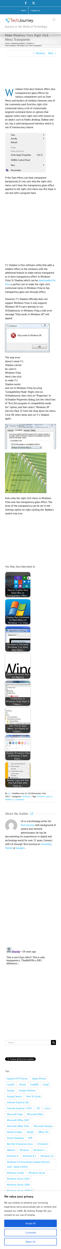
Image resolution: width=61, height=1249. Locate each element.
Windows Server (37, 1172)
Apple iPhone (39, 1078)
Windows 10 (47, 1156)
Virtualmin (42, 1143)
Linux (47, 1108)
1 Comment (19, 799)
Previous (40, 53)
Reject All (30, 1241)
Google (10, 1090)
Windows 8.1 (29, 1156)
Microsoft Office (35, 1114)
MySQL (30, 1132)
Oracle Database (15, 1138)
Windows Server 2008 (18, 1184)
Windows (26, 796)
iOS (38, 1108)
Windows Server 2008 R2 (20, 1190)
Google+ (20, 848)
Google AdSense (27, 1090)
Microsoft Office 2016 (18, 1126)
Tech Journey (27, 825)
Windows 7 (39, 1150)
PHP (30, 1138)
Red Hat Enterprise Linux (20, 1143)
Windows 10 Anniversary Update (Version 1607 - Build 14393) (28, 1164)
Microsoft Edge (15, 1114)
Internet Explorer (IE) (18, 1102)
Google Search (14, 1096)
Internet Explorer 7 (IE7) (19, 1108)
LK (9, 793)
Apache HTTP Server (17, 1078)
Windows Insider (15, 1172)
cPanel (22, 1084)
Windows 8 (12, 1156)
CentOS (11, 1084)
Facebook (46, 844)
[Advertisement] (32, 76)
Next (50, 53)
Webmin (11, 1150)
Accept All (30, 1223)
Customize (30, 1232)
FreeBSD (34, 1084)
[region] (30, 1220)
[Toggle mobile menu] (54, 19)
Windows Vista (43, 796)
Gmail (46, 1084)
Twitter (9, 848)
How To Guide (33, 1096)
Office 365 (43, 1132)
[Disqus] (30, 896)
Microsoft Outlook (43, 1126)
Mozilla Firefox (14, 1132)
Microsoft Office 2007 (18, 1120)
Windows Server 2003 (18, 1178)
